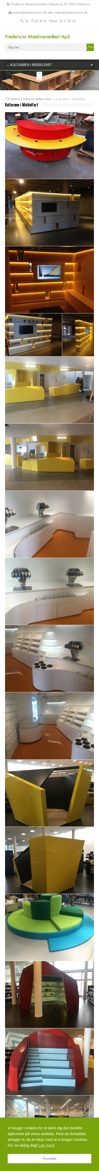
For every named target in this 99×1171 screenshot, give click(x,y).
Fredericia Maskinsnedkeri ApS (37, 36)
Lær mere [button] (46, 1145)
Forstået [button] (49, 1158)
